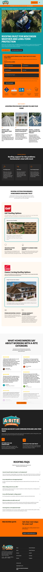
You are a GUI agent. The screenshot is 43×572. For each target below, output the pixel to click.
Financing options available (9, 62)
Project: (5, 72)
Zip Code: (23, 68)
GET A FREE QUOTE (5, 50)
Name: (5, 63)
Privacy (15, 80)
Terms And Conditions (8, 557)
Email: (23, 63)
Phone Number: (6, 68)
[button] (39, 2)
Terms (17, 80)
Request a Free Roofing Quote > (29, 533)
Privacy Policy (8, 79)
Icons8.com (3, 557)
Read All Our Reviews (21, 403)
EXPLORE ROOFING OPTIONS (17, 50)
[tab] (21, 491)
